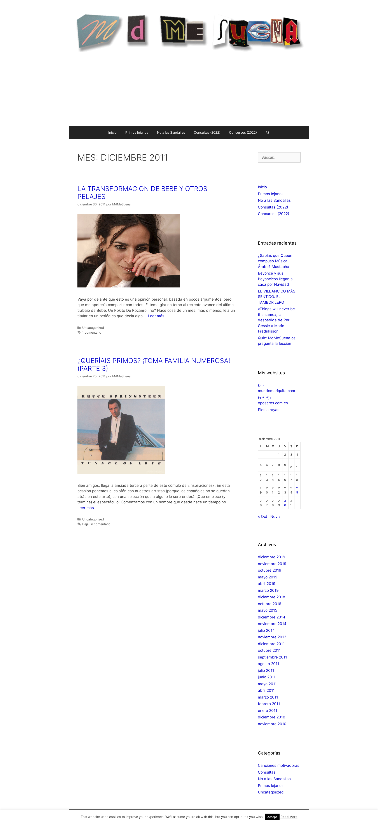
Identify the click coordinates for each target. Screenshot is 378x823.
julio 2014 (266, 630)
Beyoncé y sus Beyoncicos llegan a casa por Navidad (275, 279)
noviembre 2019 (272, 564)
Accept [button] (272, 817)
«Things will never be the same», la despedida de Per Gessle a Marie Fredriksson (276, 320)
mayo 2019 (267, 577)
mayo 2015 (267, 610)
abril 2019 (266, 583)
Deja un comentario (96, 524)
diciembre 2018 (271, 597)
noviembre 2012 (272, 637)
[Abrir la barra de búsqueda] (267, 132)
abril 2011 (266, 690)
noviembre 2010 (272, 724)
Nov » (275, 516)
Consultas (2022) (207, 132)
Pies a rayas (268, 410)
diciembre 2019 (271, 557)
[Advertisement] (189, 93)
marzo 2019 (268, 590)
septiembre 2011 (272, 657)
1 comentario (91, 332)
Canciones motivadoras (278, 765)
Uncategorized (93, 327)
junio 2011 (266, 677)
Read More (289, 817)
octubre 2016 (269, 604)
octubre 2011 (269, 650)
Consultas (266, 772)
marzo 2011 (268, 697)
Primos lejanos (136, 132)
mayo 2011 (267, 684)
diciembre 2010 (271, 717)
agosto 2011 (268, 664)
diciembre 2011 (271, 644)
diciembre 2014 (271, 617)
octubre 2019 (269, 570)
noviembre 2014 (272, 624)
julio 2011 (266, 670)
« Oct (262, 516)
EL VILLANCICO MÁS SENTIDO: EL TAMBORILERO (276, 297)
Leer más (156, 316)
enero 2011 (267, 710)
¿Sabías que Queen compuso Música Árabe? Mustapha (275, 261)
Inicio (112, 132)
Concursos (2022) (243, 132)
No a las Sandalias (171, 132)
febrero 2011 (269, 704)
